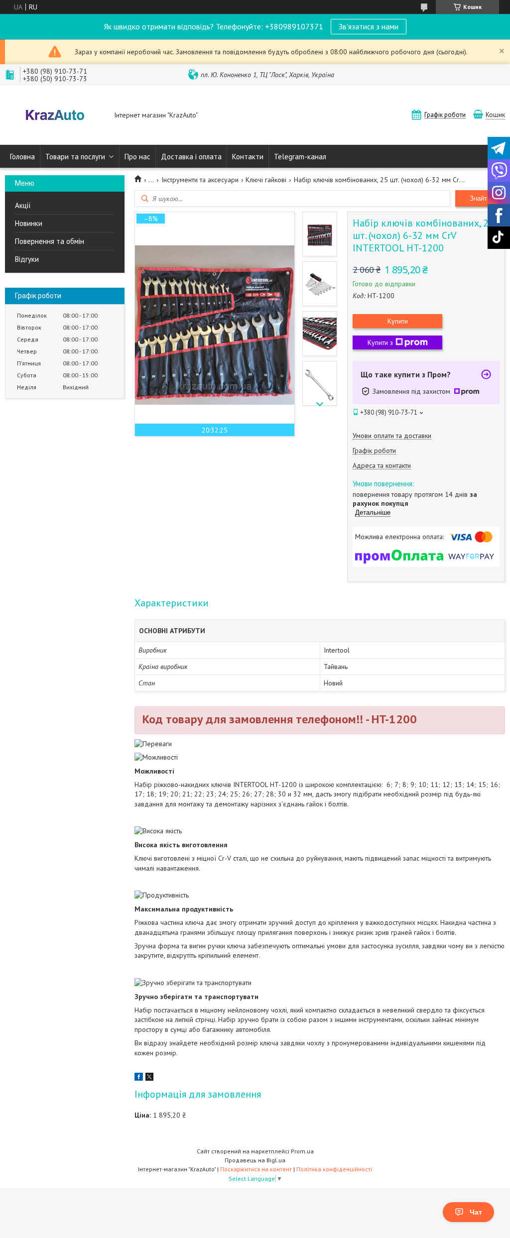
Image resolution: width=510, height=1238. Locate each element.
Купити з (380, 342)
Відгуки (27, 259)
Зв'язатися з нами (368, 26)
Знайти (480, 198)
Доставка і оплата (191, 156)
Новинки (28, 223)
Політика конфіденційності (334, 1169)
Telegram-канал (300, 156)
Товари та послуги (75, 156)
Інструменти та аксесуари (200, 179)
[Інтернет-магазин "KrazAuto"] (55, 116)
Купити (397, 321)
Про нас (137, 156)
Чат (476, 1212)
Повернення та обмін (49, 241)
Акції (23, 205)
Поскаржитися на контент (256, 1169)
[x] (149, 1078)
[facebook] (138, 1078)
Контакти (247, 156)
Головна (22, 156)
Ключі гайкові (266, 179)
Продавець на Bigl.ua (255, 1160)
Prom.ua (302, 1151)
